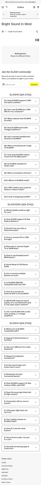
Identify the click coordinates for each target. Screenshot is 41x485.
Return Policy (6, 482)
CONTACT (5, 476)
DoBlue (20, 7)
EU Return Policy (7, 479)
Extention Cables (7, 466)
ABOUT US (5, 469)
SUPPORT (5, 472)
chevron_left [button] (3, 14)
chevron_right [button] (37, 14)
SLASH (4, 462)
